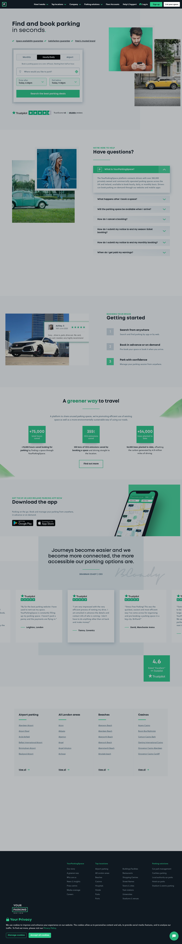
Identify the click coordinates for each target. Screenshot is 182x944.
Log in (145, 4)
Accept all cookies (39, 935)
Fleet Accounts (112, 4)
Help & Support (130, 4)
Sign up (156, 4)
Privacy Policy (50, 928)
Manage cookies (16, 935)
